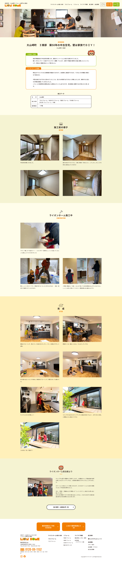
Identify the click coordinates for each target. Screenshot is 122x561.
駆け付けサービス (68, 545)
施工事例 (90, 535)
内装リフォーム (67, 540)
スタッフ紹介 (91, 544)
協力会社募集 (91, 549)
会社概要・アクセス (92, 547)
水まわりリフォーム (68, 542)
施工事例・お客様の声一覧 (61, 507)
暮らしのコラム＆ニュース (95, 539)
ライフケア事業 (79, 535)
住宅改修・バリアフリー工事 (79, 541)
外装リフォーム (67, 538)
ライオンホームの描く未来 (55, 535)
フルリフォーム (51, 541)
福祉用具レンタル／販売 (80, 538)
